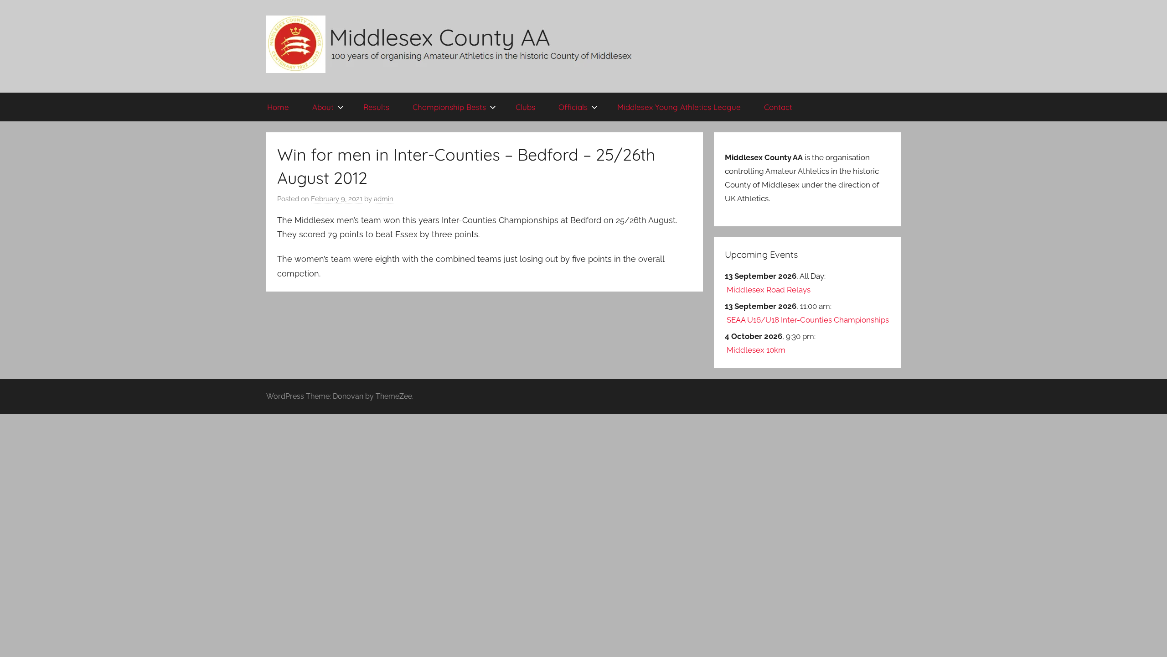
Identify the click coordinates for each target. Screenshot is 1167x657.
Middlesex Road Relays (769, 289)
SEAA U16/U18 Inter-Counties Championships (808, 319)
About (323, 107)
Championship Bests (449, 107)
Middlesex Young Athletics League (679, 107)
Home (278, 107)
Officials (573, 107)
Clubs (525, 107)
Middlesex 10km (756, 350)
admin (383, 199)
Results (376, 107)
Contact (778, 107)
